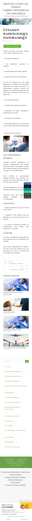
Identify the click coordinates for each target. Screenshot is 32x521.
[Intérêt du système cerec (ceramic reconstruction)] (16, 284)
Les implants (9, 426)
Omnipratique (9, 442)
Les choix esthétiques (12, 397)
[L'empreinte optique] (16, 304)
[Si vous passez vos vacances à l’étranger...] (16, 340)
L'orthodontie (9, 393)
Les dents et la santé (11, 416)
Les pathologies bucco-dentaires (15, 430)
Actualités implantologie (13, 371)
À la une (7, 367)
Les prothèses (9, 437)
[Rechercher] (27, 361)
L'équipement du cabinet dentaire (16, 386)
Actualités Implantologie (13, 376)
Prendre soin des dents (12, 447)
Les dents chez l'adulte (12, 402)
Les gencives (9, 421)
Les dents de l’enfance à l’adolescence (12, 408)
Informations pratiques (12, 381)
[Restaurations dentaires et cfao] (16, 322)
